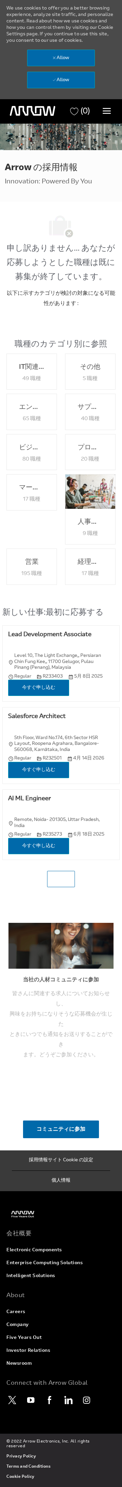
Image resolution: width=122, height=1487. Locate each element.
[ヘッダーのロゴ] (32, 111)
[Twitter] (12, 1400)
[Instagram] (87, 1400)
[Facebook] (49, 1400)
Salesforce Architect (37, 717)
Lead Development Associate (50, 635)
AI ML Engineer (29, 799)
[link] (61, 1214)
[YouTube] (31, 1400)
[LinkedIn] (68, 1400)
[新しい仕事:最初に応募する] (61, 879)
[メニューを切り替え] (107, 111)
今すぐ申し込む (38, 687)
